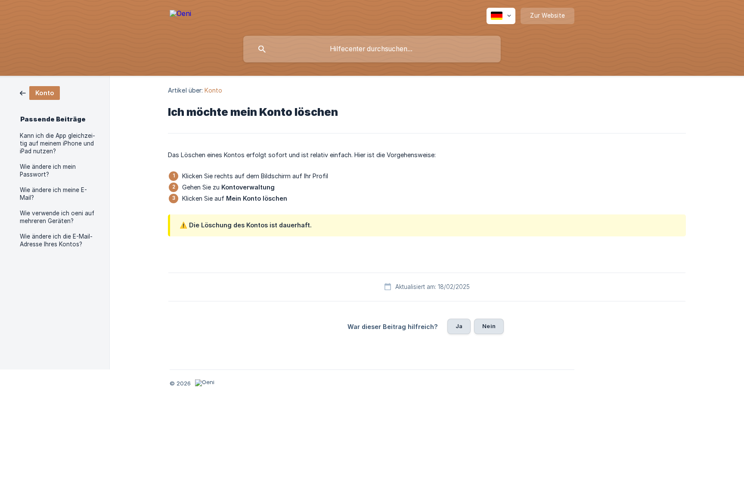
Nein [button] (489, 326)
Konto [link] (213, 90)
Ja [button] (459, 326)
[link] (40, 92)
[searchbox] (372, 49)
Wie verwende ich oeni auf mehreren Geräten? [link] (57, 217)
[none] (180, 15)
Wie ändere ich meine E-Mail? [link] (53, 193)
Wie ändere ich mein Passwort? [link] (48, 170)
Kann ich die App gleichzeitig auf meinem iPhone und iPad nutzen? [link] (57, 143)
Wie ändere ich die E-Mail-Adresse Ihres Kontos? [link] (56, 240)
